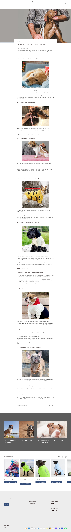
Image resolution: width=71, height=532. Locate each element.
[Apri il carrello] (67, 3)
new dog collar (38, 264)
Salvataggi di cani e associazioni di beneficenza (59, 499)
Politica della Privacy (54, 508)
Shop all (59, 456)
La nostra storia (67, 5)
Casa (2, 5)
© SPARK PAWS (6, 527)
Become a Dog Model (54, 501)
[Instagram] (6, 516)
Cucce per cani (47, 5)
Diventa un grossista (54, 498)
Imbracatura (25, 5)
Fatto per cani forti (11, 482)
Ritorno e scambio (32, 501)
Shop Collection (25, 483)
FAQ (30, 498)
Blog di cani (53, 506)
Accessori (54, 5)
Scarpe (42, 5)
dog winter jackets (24, 284)
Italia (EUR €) (6, 525)
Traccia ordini (35, 7)
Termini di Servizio (54, 510)
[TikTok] (11, 516)
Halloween (12, 5)
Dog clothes (49, 50)
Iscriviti (6, 504)
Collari (31, 5)
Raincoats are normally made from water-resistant (25, 323)
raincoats (30, 284)
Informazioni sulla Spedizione (34, 499)
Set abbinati (36, 5)
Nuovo (6, 5)
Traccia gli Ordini (32, 503)
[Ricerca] (65, 3)
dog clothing (27, 388)
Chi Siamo (52, 503)
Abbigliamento (18, 5)
